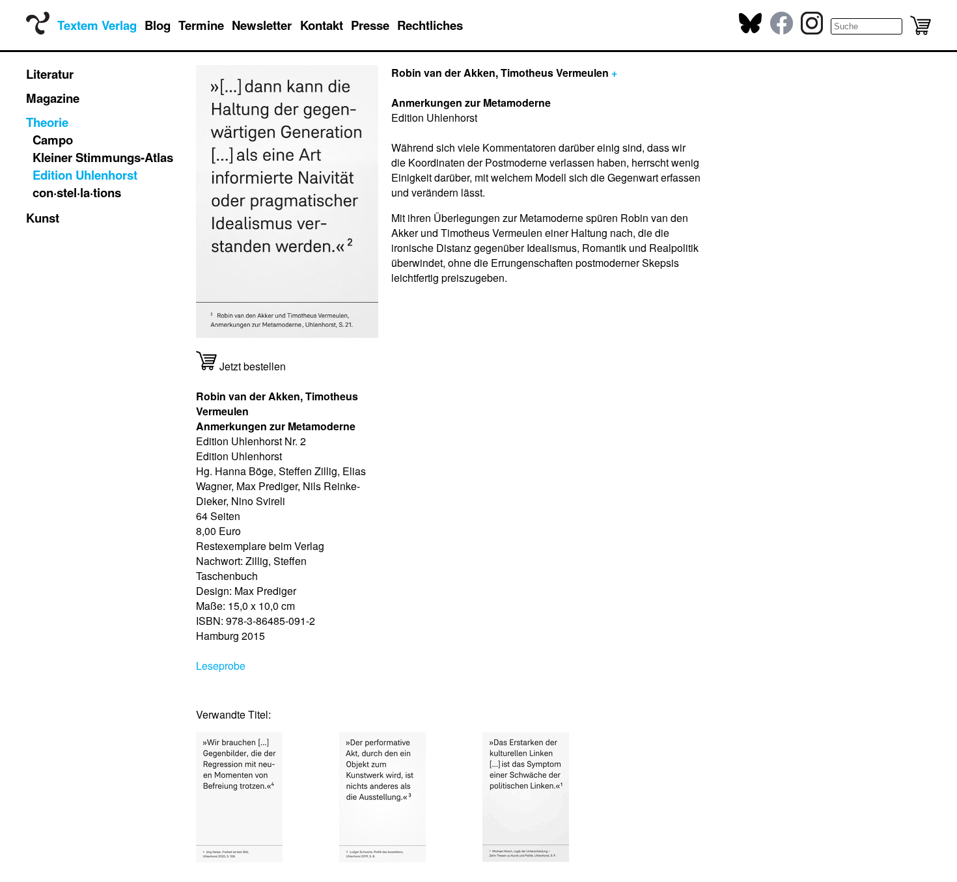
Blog (158, 25)
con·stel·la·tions (77, 192)
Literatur (50, 74)
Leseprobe (220, 665)
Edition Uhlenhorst (85, 175)
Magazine (52, 98)
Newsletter (262, 25)
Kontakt (321, 25)
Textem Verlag (97, 25)
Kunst (42, 218)
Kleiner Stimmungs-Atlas (103, 157)
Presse (370, 25)
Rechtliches (430, 25)
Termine (201, 25)
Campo (53, 139)
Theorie (47, 122)
